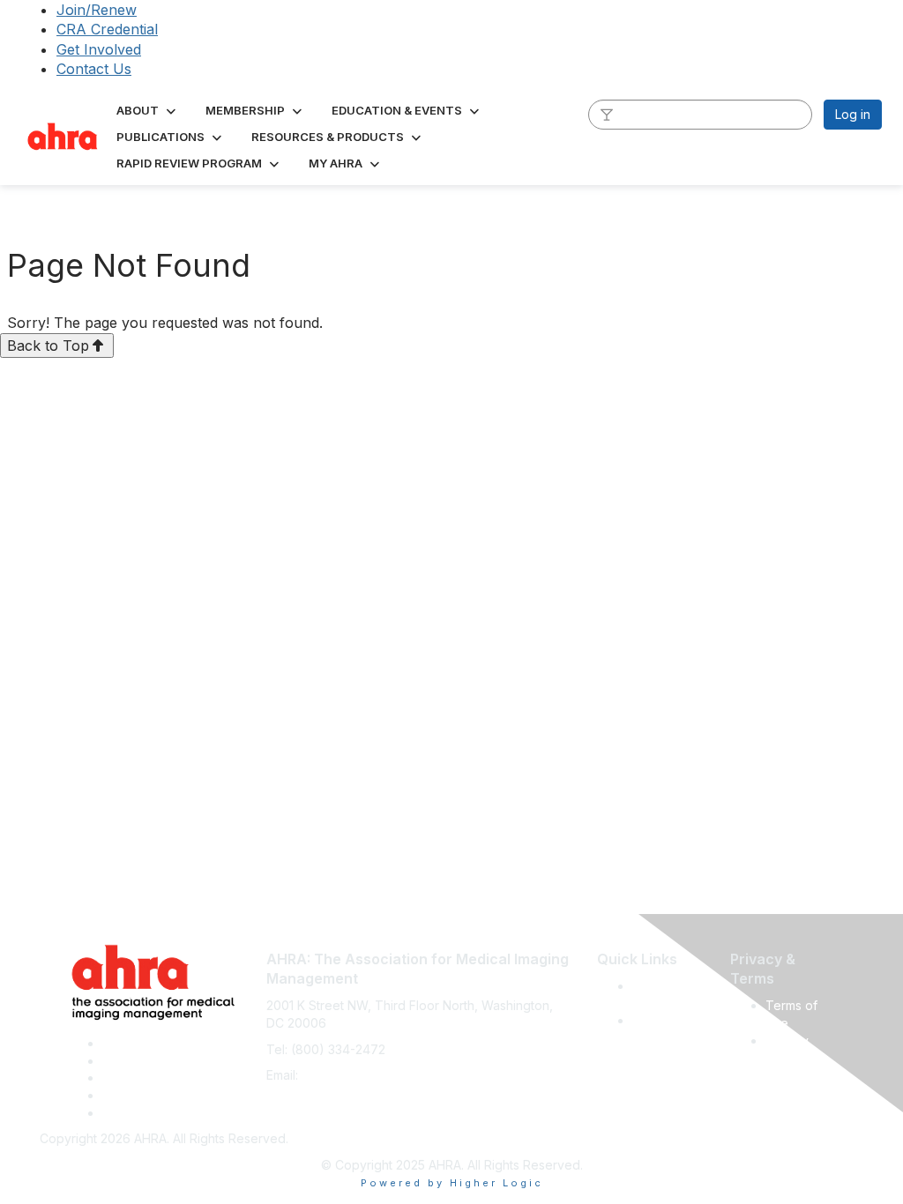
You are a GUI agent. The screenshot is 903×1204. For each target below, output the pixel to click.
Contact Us (93, 69)
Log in (852, 114)
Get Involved (98, 49)
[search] (606, 114)
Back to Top (48, 345)
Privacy (787, 1040)
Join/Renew (96, 10)
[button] (147, 110)
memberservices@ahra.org (380, 1074)
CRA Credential (107, 29)
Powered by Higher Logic (452, 1183)
